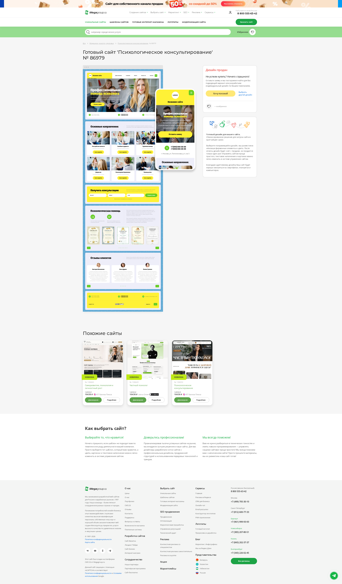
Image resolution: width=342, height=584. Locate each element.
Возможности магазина (135, 525)
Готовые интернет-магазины (148, 22)
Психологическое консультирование (183, 386)
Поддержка (129, 517)
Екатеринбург (236, 549)
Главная (198, 493)
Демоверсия (93, 400)
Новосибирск (236, 528)
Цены (127, 493)
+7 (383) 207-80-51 (240, 532)
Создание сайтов (137, 12)
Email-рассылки (201, 509)
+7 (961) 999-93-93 (240, 521)
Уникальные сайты (95, 22)
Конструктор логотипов (205, 513)
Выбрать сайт (157, 12)
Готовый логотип (202, 529)
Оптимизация (166, 521)
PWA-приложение (202, 517)
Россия (203, 573)
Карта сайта (90, 542)
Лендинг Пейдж (131, 545)
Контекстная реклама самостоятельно (176, 551)
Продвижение (166, 517)
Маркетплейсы (168, 568)
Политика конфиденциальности (98, 539)
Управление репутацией (170, 529)
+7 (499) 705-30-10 (240, 501)
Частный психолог (139, 385)
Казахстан (204, 564)
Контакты (129, 513)
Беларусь (204, 560)
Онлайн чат (200, 505)
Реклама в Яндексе (203, 497)
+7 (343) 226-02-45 (240, 552)
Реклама (196, 12)
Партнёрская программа (135, 568)
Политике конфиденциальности (98, 573)
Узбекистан (204, 568)
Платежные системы (133, 529)
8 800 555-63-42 (247, 13)
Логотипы (173, 22)
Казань (234, 538)
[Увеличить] (118, 367)
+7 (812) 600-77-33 (240, 512)
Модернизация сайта (194, 22)
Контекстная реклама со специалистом (170, 545)
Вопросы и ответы (132, 521)
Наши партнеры (131, 564)
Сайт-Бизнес (130, 549)
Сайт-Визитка (130, 541)
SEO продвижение (170, 511)
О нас (127, 497)
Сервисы (209, 12)
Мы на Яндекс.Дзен (203, 548)
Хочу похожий (220, 93)
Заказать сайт (246, 22)
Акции (163, 561)
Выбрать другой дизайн (245, 93)
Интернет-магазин (132, 553)
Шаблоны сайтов (119, 22)
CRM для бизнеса (202, 501)
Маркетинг (173, 12)
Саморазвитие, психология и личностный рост (99, 386)
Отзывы (128, 509)
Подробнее (111, 400)
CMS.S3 (128, 505)
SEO (185, 12)
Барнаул (234, 518)
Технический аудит (168, 533)
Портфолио (129, 501)
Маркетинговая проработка (172, 525)
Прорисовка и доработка (205, 533)
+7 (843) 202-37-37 (240, 542)
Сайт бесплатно (131, 572)
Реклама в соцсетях (168, 555)
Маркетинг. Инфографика (206, 544)
